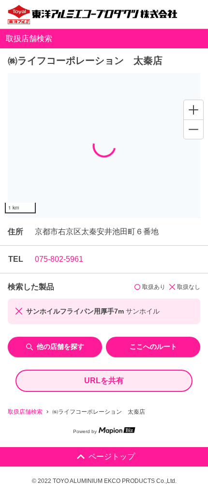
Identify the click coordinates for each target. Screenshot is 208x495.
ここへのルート (153, 346)
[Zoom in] (193, 110)
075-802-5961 (59, 259)
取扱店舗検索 (25, 411)
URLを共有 (104, 380)
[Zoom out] (193, 129)
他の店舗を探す (60, 346)
